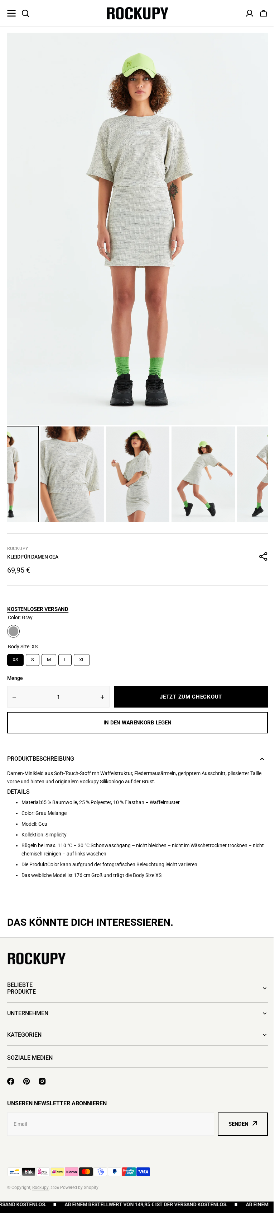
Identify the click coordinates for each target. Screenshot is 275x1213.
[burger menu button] (11, 13)
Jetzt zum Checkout (191, 697)
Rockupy (17, 548)
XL (82, 658)
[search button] (25, 13)
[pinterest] (26, 1081)
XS (16, 658)
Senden (233, 1124)
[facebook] (11, 1081)
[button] (263, 13)
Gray (13, 631)
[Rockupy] (137, 13)
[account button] (249, 13)
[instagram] (42, 1081)
